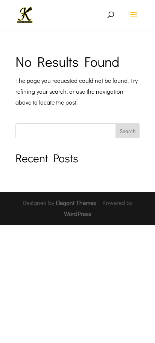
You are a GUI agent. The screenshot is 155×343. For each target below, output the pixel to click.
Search (127, 131)
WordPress (77, 213)
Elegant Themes (76, 203)
